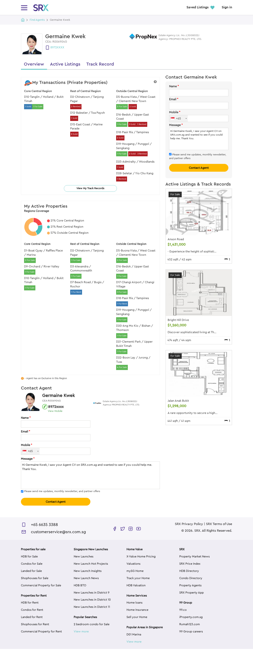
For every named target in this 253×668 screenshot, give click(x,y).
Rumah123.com (189, 624)
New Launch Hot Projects (91, 563)
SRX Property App (191, 592)
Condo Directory (190, 578)
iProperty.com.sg (191, 617)
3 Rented (142, 154)
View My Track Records (90, 188)
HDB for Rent (30, 602)
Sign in (227, 7)
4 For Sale (122, 367)
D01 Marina (133, 634)
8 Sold (74, 134)
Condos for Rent (32, 609)
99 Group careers (191, 631)
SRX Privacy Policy (189, 524)
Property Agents (190, 585)
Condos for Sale (31, 563)
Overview (34, 64)
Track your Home (138, 578)
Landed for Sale (31, 570)
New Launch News (86, 578)
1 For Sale (37, 106)
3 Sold (132, 124)
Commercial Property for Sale (41, 585)
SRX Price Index (189, 563)
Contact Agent (56, 501)
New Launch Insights (87, 570)
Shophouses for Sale (34, 578)
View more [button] (81, 631)
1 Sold (28, 106)
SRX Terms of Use (219, 524)
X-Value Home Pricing (141, 556)
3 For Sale (122, 292)
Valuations (133, 563)
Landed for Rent (32, 617)
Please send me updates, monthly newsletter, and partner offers (62, 491)
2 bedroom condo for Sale (91, 624)
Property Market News (194, 556)
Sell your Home (136, 617)
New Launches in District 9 (91, 592)
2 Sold (132, 106)
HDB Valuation (136, 585)
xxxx (60, 47)
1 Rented (141, 124)
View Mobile (55, 411)
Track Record (100, 64)
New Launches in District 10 (92, 599)
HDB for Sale (29, 556)
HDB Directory (189, 570)
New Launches (83, 556)
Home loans (134, 602)
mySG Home (135, 570)
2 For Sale (122, 106)
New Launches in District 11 (92, 606)
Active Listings (65, 64)
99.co (183, 609)
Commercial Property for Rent (41, 631)
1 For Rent (76, 292)
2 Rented (76, 106)
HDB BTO (80, 585)
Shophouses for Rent (35, 624)
